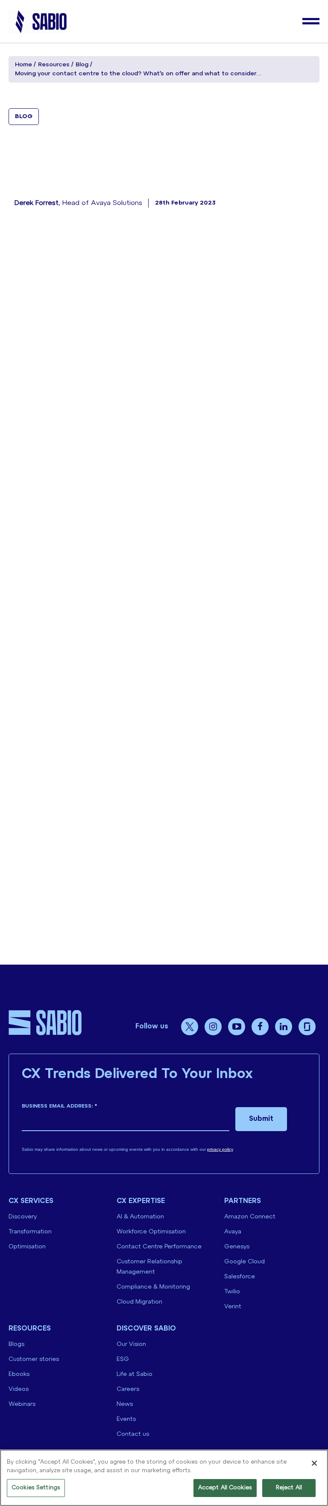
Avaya (232, 1232)
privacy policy (220, 1149)
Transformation (30, 1232)
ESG (123, 1359)
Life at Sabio (134, 1374)
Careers (128, 1389)
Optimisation (27, 1247)
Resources (54, 65)
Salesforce (239, 1277)
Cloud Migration (139, 1302)
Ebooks (19, 1374)
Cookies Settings (36, 1488)
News (125, 1404)
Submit (261, 1119)
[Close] (314, 1463)
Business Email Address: (59, 1106)
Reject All (289, 1488)
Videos (19, 1389)
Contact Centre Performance (159, 1247)
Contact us (133, 1434)
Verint (232, 1307)
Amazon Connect (249, 1217)
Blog (82, 65)
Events (126, 1419)
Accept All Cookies (225, 1488)
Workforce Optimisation (151, 1232)
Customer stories (34, 1359)
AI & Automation (140, 1217)
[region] (164, 1478)
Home (23, 65)
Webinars (22, 1404)
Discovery (23, 1217)
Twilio (232, 1292)
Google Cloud (244, 1262)
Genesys (236, 1247)
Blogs (16, 1344)
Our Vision (131, 1344)
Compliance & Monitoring (153, 1287)
